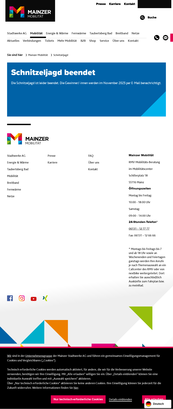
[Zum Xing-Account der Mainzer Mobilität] (45, 298)
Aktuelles (13, 40)
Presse (101, 4)
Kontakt (129, 4)
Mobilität (36, 33)
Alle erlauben (154, 399)
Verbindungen (32, 40)
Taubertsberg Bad (101, 33)
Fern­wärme (79, 33)
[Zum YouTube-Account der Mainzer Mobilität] (33, 299)
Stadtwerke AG (17, 33)
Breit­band (122, 33)
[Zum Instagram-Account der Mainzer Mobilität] (22, 298)
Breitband (13, 182)
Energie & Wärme (57, 33)
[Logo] (28, 136)
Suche (151, 17)
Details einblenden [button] (120, 399)
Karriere (115, 4)
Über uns (118, 40)
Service (104, 40)
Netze (135, 33)
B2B (83, 40)
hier (76, 387)
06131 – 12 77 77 (139, 228)
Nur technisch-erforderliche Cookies (78, 399)
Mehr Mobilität (67, 40)
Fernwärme (14, 189)
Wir (9, 355)
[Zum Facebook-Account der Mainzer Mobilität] (10, 298)
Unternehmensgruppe (38, 355)
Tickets (49, 40)
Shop (92, 40)
